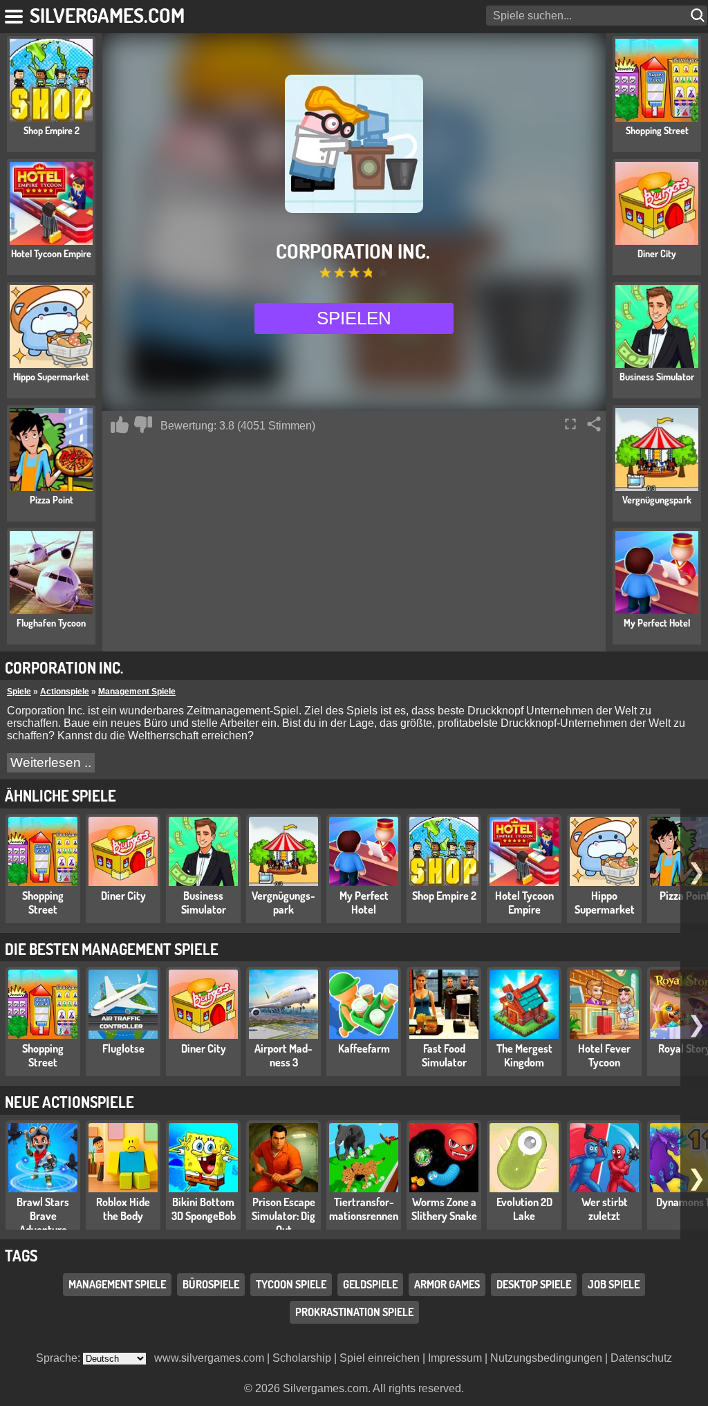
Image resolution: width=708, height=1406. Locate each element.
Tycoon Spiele (291, 1284)
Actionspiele (64, 691)
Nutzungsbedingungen (546, 1358)
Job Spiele (614, 1284)
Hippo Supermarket (605, 902)
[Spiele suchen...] (699, 16)
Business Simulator (203, 902)
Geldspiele (370, 1284)
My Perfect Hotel (364, 902)
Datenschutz (641, 1358)
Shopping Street (43, 902)
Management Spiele (137, 691)
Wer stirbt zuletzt (604, 1209)
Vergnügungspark (283, 902)
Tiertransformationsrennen (363, 1209)
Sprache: (59, 1358)
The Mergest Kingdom (524, 1055)
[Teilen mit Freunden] (594, 424)
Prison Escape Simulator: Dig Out (283, 1216)
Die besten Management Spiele (111, 949)
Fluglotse (123, 1048)
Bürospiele (211, 1284)
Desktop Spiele (533, 1284)
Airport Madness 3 (283, 1055)
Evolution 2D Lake (524, 1209)
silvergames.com (107, 15)
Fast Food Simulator (444, 1055)
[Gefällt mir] (120, 425)
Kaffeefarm (364, 1048)
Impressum (455, 1358)
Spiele (19, 691)
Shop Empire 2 (444, 896)
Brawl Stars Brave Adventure (43, 1216)
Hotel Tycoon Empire (524, 902)
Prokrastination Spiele (354, 1312)
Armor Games (447, 1284)
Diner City (123, 896)
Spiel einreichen (379, 1358)
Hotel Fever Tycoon (604, 1055)
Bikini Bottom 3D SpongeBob (203, 1209)
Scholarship (301, 1358)
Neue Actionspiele (69, 1101)
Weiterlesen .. (50, 762)
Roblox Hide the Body (123, 1209)
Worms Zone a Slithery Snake (444, 1209)
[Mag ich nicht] (143, 425)
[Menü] (15, 14)
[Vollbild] (570, 424)
